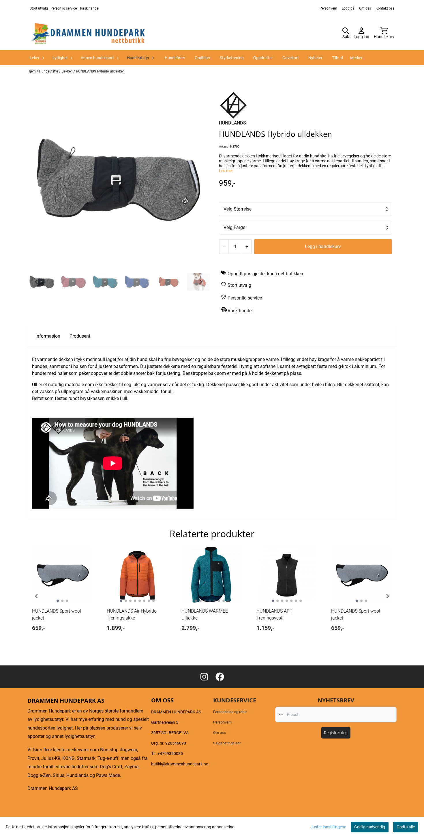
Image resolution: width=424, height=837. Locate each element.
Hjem (32, 71)
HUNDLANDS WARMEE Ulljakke (204, 614)
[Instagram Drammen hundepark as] (204, 676)
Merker (356, 57)
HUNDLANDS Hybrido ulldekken (100, 71)
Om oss (365, 8)
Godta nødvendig (369, 827)
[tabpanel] (62, 593)
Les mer (226, 170)
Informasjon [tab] (47, 336)
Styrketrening (232, 57)
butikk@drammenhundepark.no (179, 764)
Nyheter (315, 57)
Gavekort (290, 57)
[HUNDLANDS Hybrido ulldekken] (118, 179)
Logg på (348, 8)
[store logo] (88, 33)
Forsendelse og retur (230, 712)
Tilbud (337, 57)
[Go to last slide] (36, 282)
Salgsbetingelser (227, 743)
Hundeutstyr (49, 71)
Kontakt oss (385, 8)
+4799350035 (170, 753)
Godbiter (202, 57)
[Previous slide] (36, 596)
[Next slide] (200, 282)
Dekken (67, 71)
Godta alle (406, 827)
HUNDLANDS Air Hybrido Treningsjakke (132, 614)
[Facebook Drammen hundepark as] (219, 676)
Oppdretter (263, 57)
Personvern (328, 8)
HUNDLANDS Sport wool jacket (56, 614)
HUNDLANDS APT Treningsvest (274, 614)
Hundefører (175, 57)
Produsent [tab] (80, 336)
